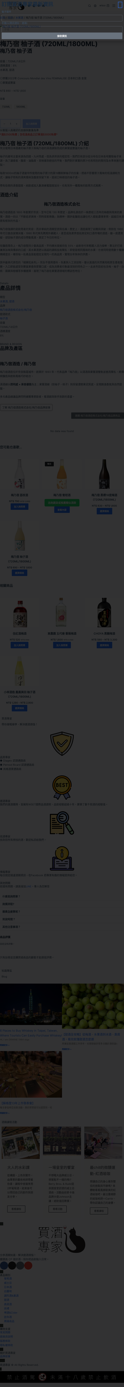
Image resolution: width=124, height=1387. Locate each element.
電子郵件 (6, 11)
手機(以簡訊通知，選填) (14, 23)
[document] (62, 693)
